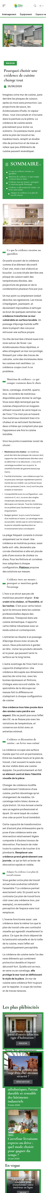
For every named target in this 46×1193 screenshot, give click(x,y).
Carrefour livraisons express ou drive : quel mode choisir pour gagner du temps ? (23, 1147)
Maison (10, 63)
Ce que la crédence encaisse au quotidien (21, 172)
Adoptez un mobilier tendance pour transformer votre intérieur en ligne (23, 1183)
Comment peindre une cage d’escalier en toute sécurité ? (23, 1073)
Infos (11, 1135)
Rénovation (23, 1082)
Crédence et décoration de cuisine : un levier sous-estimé (24, 188)
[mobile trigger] (5, 6)
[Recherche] (35, 6)
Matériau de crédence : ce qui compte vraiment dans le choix (24, 177)
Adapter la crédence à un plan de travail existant (24, 193)
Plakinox (24, 567)
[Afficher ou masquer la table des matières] (40, 164)
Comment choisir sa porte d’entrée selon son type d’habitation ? (23, 1034)
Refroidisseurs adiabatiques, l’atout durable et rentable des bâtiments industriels (23, 1093)
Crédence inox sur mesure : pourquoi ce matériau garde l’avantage (23, 183)
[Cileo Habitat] (18, 6)
